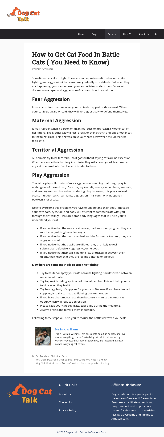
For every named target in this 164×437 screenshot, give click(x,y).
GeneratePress (98, 432)
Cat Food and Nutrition (48, 356)
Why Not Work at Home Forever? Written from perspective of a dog (72, 363)
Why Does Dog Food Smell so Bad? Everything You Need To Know (71, 359)
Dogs (94, 34)
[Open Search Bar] (156, 34)
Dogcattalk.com (121, 394)
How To (127, 34)
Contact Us (66, 402)
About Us (144, 34)
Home (81, 34)
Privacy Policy (68, 410)
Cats (110, 34)
